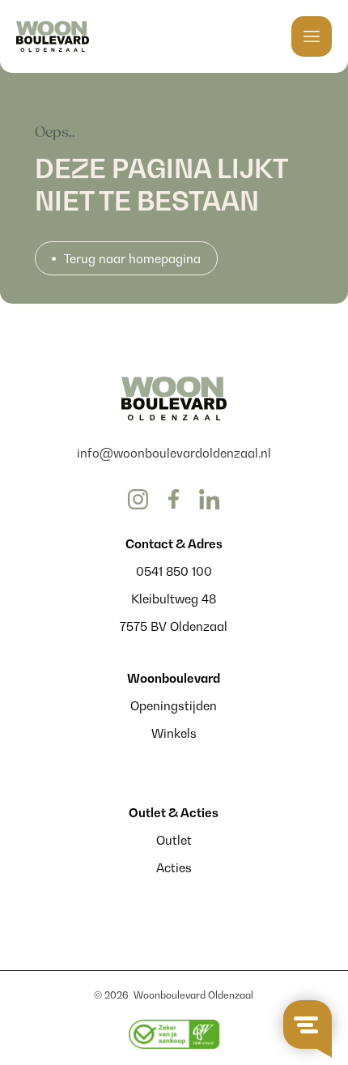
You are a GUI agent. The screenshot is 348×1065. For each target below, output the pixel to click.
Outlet (174, 840)
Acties (174, 867)
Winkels (174, 733)
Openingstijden (173, 705)
